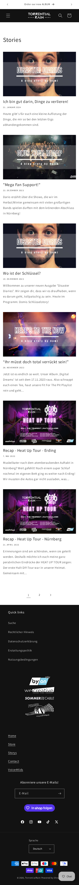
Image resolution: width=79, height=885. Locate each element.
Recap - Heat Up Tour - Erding (29, 450)
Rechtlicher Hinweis (21, 632)
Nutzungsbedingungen (23, 659)
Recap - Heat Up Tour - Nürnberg (32, 539)
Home (12, 736)
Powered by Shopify (51, 877)
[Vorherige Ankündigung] (7, 4)
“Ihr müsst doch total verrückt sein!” (35, 361)
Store (11, 744)
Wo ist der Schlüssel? (22, 273)
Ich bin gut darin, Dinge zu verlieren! (35, 101)
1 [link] (28, 595)
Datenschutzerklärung (22, 641)
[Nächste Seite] (50, 595)
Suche (12, 623)
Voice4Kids (15, 770)
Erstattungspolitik (20, 650)
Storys (12, 753)
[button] (8, 15)
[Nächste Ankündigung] (71, 4)
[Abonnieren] (59, 793)
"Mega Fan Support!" (21, 184)
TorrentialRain (33, 877)
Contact (13, 761)
